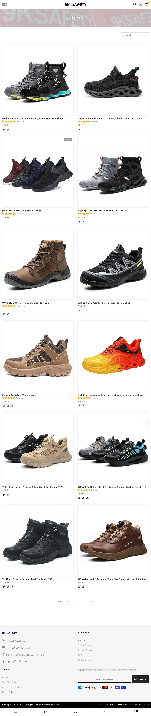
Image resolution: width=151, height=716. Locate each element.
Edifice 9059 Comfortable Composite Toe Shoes (104, 302)
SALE (146, 704)
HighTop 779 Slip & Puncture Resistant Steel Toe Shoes (32, 118)
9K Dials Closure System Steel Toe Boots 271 (27, 579)
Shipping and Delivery (12, 687)
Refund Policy (8, 692)
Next (91, 601)
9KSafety (57, 704)
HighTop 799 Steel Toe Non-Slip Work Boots (102, 210)
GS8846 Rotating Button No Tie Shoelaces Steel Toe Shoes (111, 395)
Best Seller (108, 704)
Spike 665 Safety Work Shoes (19, 395)
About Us (82, 640)
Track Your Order (9, 682)
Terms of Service (85, 650)
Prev (60, 601)
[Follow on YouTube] (26, 661)
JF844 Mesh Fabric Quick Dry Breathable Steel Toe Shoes (110, 118)
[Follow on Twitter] (9, 661)
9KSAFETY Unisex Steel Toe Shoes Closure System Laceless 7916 (114, 487)
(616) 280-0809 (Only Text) (18, 647)
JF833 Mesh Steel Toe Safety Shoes (21, 210)
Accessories (121, 704)
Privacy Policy (84, 645)
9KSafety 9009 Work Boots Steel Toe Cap (25, 302)
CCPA (80, 655)
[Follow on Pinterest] (20, 661)
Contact (5, 677)
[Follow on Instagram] (14, 661)
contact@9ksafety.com (16, 641)
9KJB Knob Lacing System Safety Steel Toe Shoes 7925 (33, 487)
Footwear (97, 704)
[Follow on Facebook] (3, 661)
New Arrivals (135, 704)
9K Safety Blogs (84, 660)
